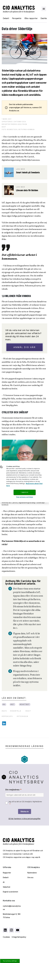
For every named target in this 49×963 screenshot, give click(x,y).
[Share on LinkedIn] (4, 723)
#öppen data (7, 716)
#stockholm (22, 716)
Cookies (6, 937)
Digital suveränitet (10, 892)
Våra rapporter (31, 18)
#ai (4, 704)
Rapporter (7, 873)
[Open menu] (43, 8)
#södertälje (15, 711)
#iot (12, 704)
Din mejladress (12, 789)
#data (4, 711)
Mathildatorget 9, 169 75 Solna (11, 915)
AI (4, 882)
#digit (28, 711)
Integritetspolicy (19, 937)
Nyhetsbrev (32, 873)
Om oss (30, 877)
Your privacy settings (10, 961)
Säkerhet (6, 887)
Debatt (6, 18)
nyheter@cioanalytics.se (12, 907)
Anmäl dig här (24, 347)
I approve (24, 492)
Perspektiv (17, 18)
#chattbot (25, 704)
